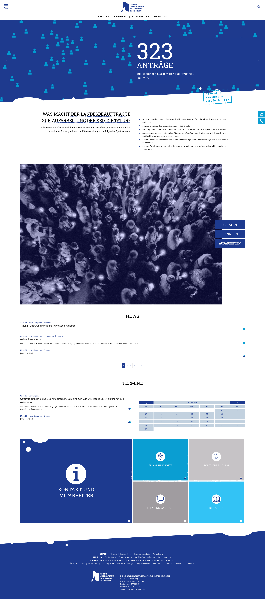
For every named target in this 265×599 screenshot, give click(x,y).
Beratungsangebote (142, 554)
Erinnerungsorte (164, 557)
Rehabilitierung (159, 554)
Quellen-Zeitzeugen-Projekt (140, 560)
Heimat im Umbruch (30, 339)
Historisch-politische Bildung (116, 560)
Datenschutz (180, 563)
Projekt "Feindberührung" (164, 560)
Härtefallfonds (125, 554)
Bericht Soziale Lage (125, 563)
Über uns (160, 16)
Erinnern (120, 16)
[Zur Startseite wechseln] (133, 6)
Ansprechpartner (107, 563)
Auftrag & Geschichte (89, 563)
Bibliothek (157, 563)
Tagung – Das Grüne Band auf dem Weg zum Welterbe (47, 325)
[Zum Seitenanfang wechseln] (259, 595)
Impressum (168, 563)
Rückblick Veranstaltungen (145, 557)
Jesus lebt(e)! (26, 353)
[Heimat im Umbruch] (244, 343)
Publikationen (110, 557)
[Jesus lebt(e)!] (244, 356)
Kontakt (191, 563)
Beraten (103, 16)
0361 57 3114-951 (133, 584)
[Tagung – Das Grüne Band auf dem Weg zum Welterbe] (244, 329)
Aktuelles (113, 554)
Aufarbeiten (140, 16)
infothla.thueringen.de (135, 589)
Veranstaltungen (125, 557)
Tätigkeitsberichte (143, 563)
